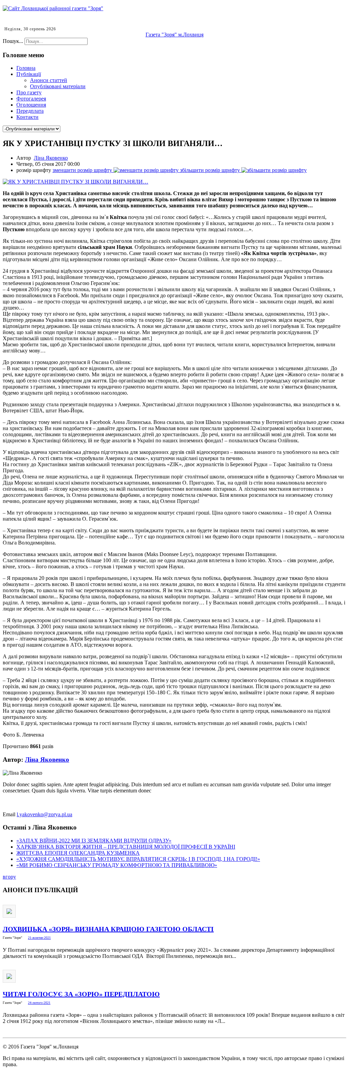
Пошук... (13, 41)
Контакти (27, 117)
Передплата (30, 111)
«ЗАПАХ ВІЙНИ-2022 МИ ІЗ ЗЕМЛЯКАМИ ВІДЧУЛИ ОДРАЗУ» (93, 840)
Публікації (28, 74)
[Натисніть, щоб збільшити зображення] (75, 182)
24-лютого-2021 (39, 1003)
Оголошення (31, 105)
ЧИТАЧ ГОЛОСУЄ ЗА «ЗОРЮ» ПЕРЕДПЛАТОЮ (81, 994)
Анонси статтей (48, 80)
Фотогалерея (31, 98)
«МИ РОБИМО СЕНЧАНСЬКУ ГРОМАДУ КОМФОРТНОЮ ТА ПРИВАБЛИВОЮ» (116, 865)
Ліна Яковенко (51, 158)
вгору (9, 877)
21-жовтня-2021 (39, 938)
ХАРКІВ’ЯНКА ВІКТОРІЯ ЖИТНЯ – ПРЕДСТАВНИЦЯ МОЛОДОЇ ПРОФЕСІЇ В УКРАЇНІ (125, 847)
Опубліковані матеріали (58, 86)
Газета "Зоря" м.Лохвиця (174, 34)
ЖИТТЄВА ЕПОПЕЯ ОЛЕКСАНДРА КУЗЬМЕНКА (78, 853)
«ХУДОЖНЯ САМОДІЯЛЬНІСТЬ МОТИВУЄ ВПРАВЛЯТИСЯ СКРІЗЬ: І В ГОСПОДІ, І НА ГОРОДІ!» (138, 859)
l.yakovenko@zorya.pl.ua (44, 814)
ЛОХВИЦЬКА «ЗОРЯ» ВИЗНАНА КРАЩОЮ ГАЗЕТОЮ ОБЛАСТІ (108, 929)
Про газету (29, 92)
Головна (25, 68)
